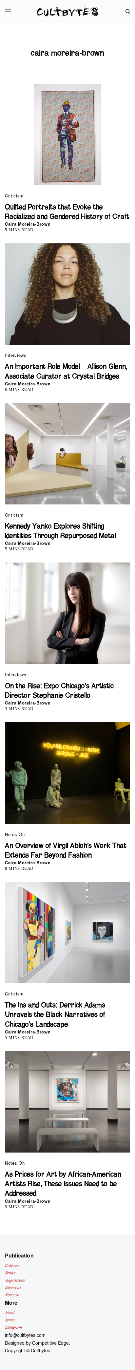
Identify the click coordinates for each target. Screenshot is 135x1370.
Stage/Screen (15, 1280)
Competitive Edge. (51, 1342)
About (9, 1312)
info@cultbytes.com (25, 1335)
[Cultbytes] (67, 11)
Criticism (14, 196)
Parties (10, 1273)
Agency (10, 1319)
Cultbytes (40, 1350)
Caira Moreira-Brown (27, 224)
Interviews (16, 355)
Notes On (15, 834)
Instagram (13, 1327)
